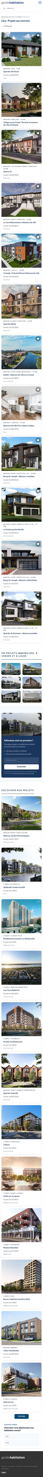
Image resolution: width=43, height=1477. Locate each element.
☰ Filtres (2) (7, 26)
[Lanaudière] (11, 697)
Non (7, 1443)
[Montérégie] (32, 669)
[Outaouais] (32, 697)
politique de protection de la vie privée (23, 773)
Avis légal (33, 1466)
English (3, 1472)
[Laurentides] (11, 683)
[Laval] (32, 683)
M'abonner (21, 767)
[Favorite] (38, 35)
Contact (4, 1466)
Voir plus (21, 1416)
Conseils (26, 1466)
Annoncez (11, 1466)
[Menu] (40, 2)
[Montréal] (11, 669)
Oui (7, 1436)
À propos (19, 1466)
